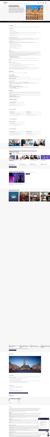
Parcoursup (26, 72)
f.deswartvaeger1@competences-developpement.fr (15, 105)
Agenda (43, 3)
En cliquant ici (17, 88)
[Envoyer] (48, 433)
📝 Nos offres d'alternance (45, 427)
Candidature (46, 3)
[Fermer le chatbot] (48, 418)
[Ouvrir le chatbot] (48, 435)
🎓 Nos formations (40, 427)
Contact (43, 0)
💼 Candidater (40, 428)
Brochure (38, 3)
